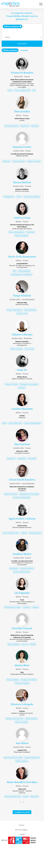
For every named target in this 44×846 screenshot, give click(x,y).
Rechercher (22, 43)
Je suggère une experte (22, 812)
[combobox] (22, 29)
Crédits (22, 834)
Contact (21, 825)
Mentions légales (21, 830)
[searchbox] (22, 31)
